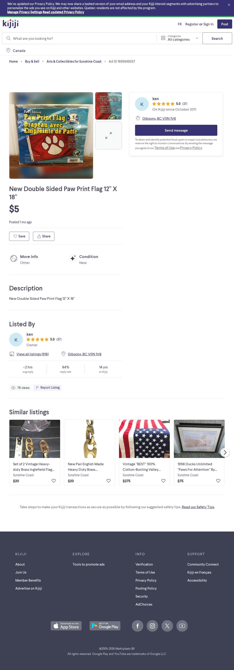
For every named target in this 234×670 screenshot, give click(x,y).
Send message (176, 130)
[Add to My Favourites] (53, 481)
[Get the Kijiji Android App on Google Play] (105, 626)
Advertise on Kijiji (28, 588)
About (20, 564)
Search (217, 38)
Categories (174, 35)
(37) (58, 339)
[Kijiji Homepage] (11, 24)
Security (142, 596)
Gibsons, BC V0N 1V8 (84, 354)
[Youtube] (182, 626)
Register (191, 24)
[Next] (224, 452)
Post (224, 24)
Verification (144, 564)
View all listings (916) (32, 354)
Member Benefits (28, 580)
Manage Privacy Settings (24, 12)
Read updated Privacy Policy (63, 12)
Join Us (21, 572)
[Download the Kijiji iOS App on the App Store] (66, 626)
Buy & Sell (32, 61)
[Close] (229, 5)
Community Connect (203, 564)
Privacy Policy (191, 147)
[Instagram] (152, 626)
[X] (167, 626)
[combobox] (82, 38)
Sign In (208, 24)
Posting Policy (146, 588)
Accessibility (197, 580)
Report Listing (50, 387)
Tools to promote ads (89, 564)
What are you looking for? (33, 38)
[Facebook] (137, 626)
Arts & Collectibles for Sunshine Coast (74, 61)
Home (13, 61)
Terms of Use (164, 147)
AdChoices (144, 604)
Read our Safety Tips (198, 507)
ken (30, 334)
